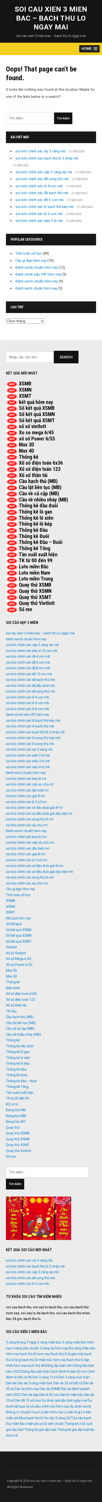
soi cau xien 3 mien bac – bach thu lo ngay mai (51, 18)
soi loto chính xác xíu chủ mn (27, 883)
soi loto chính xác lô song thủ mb (30, 744)
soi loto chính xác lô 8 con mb (27, 709)
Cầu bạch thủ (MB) (38, 481)
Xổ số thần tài (33, 475)
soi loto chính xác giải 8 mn (26, 854)
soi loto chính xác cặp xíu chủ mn (30, 842)
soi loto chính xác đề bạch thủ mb (41, 193)
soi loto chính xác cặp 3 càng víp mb (43, 172)
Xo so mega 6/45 (36, 432)
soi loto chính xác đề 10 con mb (29, 674)
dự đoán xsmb (80, 1406)
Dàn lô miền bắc (71, 1395)
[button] (89, 48)
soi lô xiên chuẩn (51, 1424)
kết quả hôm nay (36, 402)
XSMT (25, 396)
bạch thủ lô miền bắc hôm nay (44, 1360)
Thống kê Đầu (33, 530)
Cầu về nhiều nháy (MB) (43, 500)
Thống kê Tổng (34, 548)
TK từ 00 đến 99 (35, 560)
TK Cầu (11, 1011)
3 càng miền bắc (49, 1342)
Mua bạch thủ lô (31, 1418)
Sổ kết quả (14, 924)
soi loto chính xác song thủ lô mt (29, 819)
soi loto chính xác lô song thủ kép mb (33, 738)
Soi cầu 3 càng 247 (58, 1418)
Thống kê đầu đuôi (38, 506)
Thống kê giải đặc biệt (40, 1430)
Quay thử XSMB (35, 585)
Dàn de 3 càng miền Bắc (35, 1383)
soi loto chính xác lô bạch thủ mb (30, 726)
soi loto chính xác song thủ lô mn (30, 877)
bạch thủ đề (36, 1365)
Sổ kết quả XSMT (37, 420)
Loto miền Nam (34, 573)
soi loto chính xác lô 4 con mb (38, 186)
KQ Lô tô (12, 1104)
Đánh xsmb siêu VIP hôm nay (38, 274)
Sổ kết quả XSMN (37, 414)
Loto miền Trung (36, 579)
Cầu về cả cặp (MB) (39, 493)
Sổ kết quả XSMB (37, 408)
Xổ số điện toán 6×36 (21, 994)
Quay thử (13, 1127)
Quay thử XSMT (35, 597)
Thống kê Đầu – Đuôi (40, 542)
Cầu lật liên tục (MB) (40, 487)
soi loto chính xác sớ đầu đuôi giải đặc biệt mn (39, 872)
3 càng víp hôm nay (54, 1348)
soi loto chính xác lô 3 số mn (26, 860)
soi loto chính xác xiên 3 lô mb (39, 221)
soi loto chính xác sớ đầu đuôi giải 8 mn (34, 866)
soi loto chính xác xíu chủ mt (26, 825)
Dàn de (11, 1383)
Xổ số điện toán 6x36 (41, 463)
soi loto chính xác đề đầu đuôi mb (30, 686)
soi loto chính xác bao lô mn (26, 837)
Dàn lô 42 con (49, 1395)
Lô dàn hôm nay (51, 1412)
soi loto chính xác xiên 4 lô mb (28, 767)
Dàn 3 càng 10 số (45, 1377)
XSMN (25, 390)
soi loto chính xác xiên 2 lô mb (28, 755)
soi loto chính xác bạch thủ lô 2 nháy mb (46, 158)
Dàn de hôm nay (27, 1389)
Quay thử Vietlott (37, 603)
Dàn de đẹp (30, 1395)
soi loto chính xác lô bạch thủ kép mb (44, 207)
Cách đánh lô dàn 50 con (68, 1371)
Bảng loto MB (16, 1110)
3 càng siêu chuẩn (25, 1348)
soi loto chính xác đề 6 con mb (39, 200)
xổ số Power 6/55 (37, 439)
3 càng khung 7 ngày (21, 1342)
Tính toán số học (28, 253)
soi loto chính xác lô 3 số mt (26, 802)
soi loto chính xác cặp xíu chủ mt (30, 784)
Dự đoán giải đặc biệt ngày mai (64, 1400)
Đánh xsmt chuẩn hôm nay (36, 288)
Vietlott (11, 947)
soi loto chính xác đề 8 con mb (28, 668)
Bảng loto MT (16, 1121)
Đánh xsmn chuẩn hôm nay (36, 281)
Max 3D (26, 445)
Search (66, 357)
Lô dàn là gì (72, 1412)
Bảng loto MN (16, 1116)
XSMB (25, 384)
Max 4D (26, 451)
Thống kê (28, 457)
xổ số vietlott (32, 426)
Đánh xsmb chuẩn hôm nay (36, 267)
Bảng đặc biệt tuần (36, 1371)
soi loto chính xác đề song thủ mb (42, 179)
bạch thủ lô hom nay (35, 1354)
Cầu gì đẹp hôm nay (30, 260)
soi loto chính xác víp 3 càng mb (40, 151)
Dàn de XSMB (50, 1389)
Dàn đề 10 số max (28, 1400)
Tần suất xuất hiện (38, 554)
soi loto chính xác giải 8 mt (25, 796)
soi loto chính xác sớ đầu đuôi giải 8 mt (34, 807)
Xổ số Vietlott (16, 953)
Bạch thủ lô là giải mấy (67, 1354)
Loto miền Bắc (34, 567)
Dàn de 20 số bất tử (67, 1383)
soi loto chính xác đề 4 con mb (28, 656)
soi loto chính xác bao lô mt (26, 779)
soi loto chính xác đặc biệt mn (27, 848)
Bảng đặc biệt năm (59, 1365)
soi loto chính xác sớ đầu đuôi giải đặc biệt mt (39, 813)
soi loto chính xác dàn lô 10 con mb (31, 651)
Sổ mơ (25, 609)
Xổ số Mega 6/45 (18, 959)
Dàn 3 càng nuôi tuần (74, 1377)
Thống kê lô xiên (36, 518)
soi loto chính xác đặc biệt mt (27, 790)
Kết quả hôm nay (18, 918)
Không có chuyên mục (22, 1412)
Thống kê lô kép (35, 524)
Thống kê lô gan (35, 512)
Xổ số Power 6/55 (19, 965)
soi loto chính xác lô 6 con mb (38, 214)
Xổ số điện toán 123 (39, 469)
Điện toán (13, 988)
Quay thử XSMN (35, 591)
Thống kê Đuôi (34, 536)
